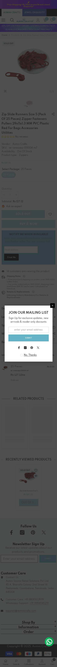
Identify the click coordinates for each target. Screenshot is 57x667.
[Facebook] (19, 347)
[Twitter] (38, 347)
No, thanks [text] (30, 355)
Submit (28, 338)
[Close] (52, 305)
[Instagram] (25, 347)
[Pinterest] (32, 347)
